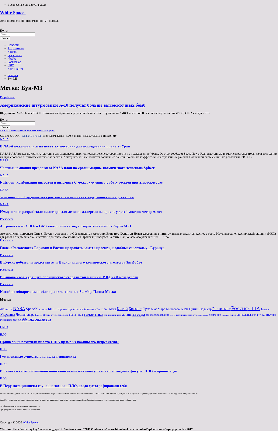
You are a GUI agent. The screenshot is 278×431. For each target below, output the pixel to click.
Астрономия (16, 48)
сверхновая (202, 315)
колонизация (182, 315)
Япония (46, 315)
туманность (6, 319)
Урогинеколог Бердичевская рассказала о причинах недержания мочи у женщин (67, 197)
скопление (214, 314)
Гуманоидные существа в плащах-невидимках (38, 356)
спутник (271, 314)
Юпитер (39, 315)
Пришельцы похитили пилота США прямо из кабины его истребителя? (59, 342)
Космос (12, 51)
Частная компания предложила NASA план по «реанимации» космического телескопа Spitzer (77, 168)
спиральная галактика (251, 314)
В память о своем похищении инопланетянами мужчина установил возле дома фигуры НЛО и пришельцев (88, 371)
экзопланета (40, 319)
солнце (233, 315)
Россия (239, 308)
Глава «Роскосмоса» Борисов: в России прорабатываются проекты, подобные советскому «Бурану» (82, 248)
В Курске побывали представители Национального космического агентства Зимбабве (71, 262)
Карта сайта (15, 68)
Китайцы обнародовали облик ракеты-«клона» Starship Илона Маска (58, 292)
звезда (138, 314)
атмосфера (57, 314)
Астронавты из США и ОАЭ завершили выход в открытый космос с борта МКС (66, 226)
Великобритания (85, 309)
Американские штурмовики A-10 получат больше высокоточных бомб (72, 105)
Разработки (15, 55)
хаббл (24, 319)
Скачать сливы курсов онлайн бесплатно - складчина (27, 130)
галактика (93, 314)
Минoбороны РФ (177, 309)
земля (172, 315)
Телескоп (265, 309)
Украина (7, 314)
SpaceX (32, 309)
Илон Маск (108, 309)
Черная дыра (25, 314)
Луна (146, 309)
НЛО (11, 65)
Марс (161, 309)
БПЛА (52, 309)
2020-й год (6, 309)
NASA (12, 58)
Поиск (4, 30)
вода (65, 314)
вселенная (76, 314)
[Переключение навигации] (1, 28)
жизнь (127, 314)
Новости (13, 45)
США (254, 308)
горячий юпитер (112, 314)
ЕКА (98, 309)
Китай (122, 308)
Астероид (42, 309)
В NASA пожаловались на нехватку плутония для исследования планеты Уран (65, 146)
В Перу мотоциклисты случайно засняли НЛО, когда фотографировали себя (63, 386)
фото (16, 319)
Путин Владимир (200, 309)
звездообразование (157, 314)
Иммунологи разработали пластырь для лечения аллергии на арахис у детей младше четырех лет (81, 212)
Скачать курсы (31, 135)
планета (192, 314)
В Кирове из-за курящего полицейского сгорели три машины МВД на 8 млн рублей (69, 277)
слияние (225, 315)
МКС (154, 309)
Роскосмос (14, 62)
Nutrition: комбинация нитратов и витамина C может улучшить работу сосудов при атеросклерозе (81, 182)
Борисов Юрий (66, 309)
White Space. (13, 12)
